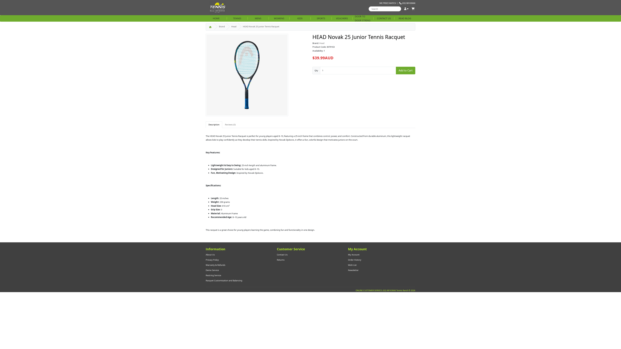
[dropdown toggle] (406, 9)
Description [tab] (213, 124)
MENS (258, 18)
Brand (222, 26)
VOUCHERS (342, 18)
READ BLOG (405, 18)
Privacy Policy (212, 259)
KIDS (300, 18)
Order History (354, 259)
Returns (280, 259)
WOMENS (279, 18)
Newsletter (353, 270)
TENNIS (237, 18)
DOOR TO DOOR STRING (362, 18)
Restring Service (213, 275)
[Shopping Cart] (413, 8)
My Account (354, 254)
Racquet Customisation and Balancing (224, 280)
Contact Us (282, 254)
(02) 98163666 (408, 3)
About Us (210, 254)
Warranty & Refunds (215, 265)
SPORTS (321, 18)
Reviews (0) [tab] (230, 124)
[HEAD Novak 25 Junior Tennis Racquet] (247, 75)
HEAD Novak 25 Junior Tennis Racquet (261, 26)
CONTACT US (384, 18)
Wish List (352, 265)
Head (233, 26)
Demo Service (212, 270)
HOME (216, 18)
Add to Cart (406, 70)
